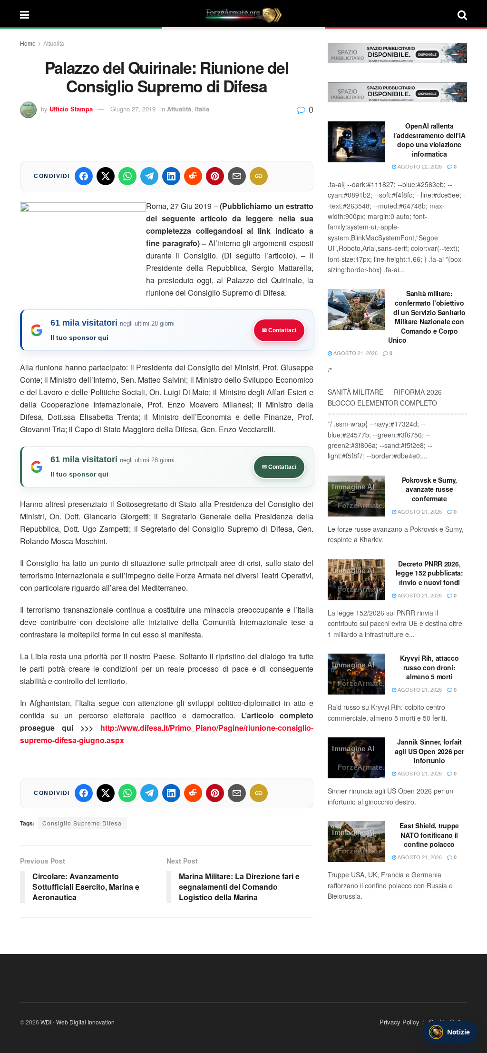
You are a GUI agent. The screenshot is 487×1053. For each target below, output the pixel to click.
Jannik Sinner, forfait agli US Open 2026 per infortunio (429, 751)
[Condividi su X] (106, 176)
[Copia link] (259, 176)
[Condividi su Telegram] (149, 176)
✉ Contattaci (279, 330)
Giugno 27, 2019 (133, 108)
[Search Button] (462, 14)
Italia (202, 108)
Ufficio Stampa (71, 108)
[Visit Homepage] (243, 14)
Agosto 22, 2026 (419, 166)
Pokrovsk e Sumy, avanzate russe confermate (430, 489)
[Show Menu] (24, 14)
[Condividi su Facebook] (84, 176)
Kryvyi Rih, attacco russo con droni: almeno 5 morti (429, 667)
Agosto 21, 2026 (355, 353)
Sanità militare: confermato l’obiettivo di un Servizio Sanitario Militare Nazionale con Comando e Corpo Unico (426, 316)
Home (28, 43)
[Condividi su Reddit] (193, 176)
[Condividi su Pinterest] (215, 176)
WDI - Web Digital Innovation (77, 1022)
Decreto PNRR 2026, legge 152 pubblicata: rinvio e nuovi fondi (429, 573)
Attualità (53, 43)
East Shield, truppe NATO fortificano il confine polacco (429, 835)
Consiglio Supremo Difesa (82, 823)
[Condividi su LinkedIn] (171, 176)
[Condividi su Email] (237, 176)
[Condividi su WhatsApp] (127, 176)
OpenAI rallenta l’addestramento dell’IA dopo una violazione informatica (429, 140)
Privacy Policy (399, 1021)
